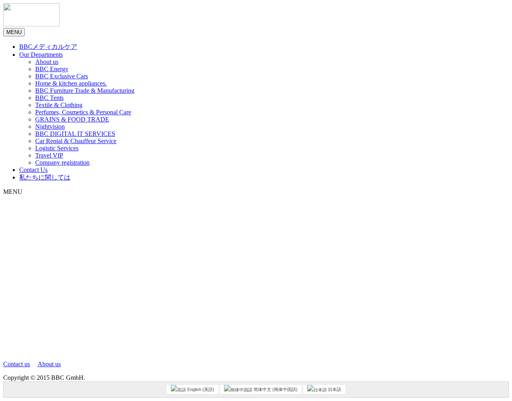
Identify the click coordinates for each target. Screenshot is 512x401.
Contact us (16, 364)
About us (46, 61)
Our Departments (41, 54)
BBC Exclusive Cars (61, 76)
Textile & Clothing (58, 105)
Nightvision (50, 126)
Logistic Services (56, 148)
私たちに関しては (44, 177)
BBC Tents (49, 97)
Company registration (62, 162)
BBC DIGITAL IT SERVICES (75, 133)
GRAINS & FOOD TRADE (72, 119)
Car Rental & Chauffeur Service (75, 141)
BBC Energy (51, 69)
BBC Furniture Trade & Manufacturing (84, 90)
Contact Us (33, 169)
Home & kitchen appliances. (71, 83)
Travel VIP (49, 155)
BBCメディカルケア (48, 46)
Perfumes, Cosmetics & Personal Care (83, 112)
